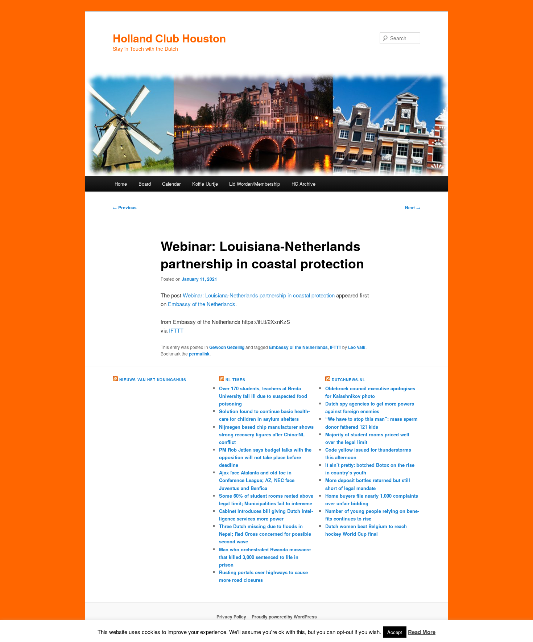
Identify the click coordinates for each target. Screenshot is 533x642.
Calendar (171, 183)
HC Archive (303, 183)
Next (412, 207)
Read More (421, 632)
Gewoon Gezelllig (226, 347)
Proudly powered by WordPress (284, 616)
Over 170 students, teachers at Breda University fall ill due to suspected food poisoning (263, 396)
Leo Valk (356, 347)
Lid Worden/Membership (254, 183)
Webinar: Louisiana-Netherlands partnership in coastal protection (259, 295)
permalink (199, 353)
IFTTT (176, 330)
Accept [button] (394, 632)
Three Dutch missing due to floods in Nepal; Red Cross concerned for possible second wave (265, 534)
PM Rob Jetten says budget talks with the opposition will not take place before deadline (265, 457)
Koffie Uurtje (205, 183)
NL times (235, 379)
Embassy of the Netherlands (201, 304)
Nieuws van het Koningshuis (152, 379)
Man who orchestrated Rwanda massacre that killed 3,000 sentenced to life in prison (265, 557)
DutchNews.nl (348, 379)
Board (145, 183)
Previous (125, 207)
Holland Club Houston (169, 38)
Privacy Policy (231, 616)
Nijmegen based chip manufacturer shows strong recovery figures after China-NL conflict (266, 434)
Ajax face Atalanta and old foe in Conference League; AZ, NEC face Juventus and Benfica (256, 480)
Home (121, 183)
